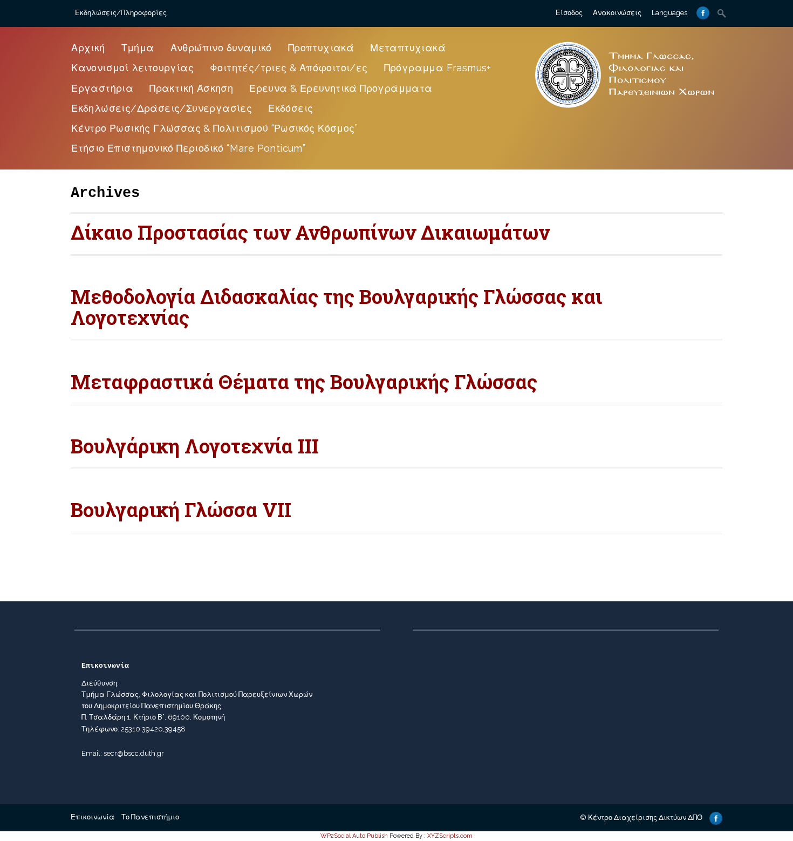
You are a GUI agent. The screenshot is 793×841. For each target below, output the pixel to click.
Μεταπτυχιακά (408, 47)
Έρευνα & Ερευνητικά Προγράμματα (340, 88)
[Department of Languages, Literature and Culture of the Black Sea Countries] (625, 109)
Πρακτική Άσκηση (191, 88)
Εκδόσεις (290, 108)
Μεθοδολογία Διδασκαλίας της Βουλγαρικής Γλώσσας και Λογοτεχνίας (336, 307)
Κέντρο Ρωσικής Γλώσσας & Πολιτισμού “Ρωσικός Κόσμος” (214, 128)
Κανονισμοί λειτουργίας (132, 67)
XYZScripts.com (450, 835)
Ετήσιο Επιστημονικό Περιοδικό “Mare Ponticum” (188, 148)
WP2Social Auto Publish (354, 835)
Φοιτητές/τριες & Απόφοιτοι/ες (289, 67)
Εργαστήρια (102, 88)
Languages (669, 12)
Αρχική (88, 47)
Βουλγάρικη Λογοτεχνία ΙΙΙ (195, 446)
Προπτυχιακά (321, 47)
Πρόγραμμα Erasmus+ (437, 67)
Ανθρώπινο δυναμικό (221, 47)
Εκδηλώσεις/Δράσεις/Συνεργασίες (161, 108)
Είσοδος (569, 12)
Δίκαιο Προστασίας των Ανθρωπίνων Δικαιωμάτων (310, 232)
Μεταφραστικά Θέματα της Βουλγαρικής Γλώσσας (304, 382)
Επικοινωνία (92, 817)
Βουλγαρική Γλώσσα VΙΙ (181, 510)
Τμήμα (137, 47)
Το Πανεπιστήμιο (150, 817)
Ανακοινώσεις (617, 12)
